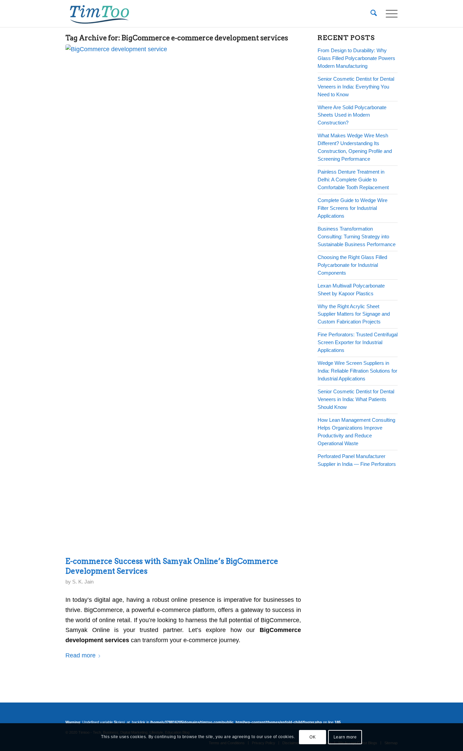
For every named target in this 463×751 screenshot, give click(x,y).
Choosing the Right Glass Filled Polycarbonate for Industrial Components (352, 265)
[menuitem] (373, 13)
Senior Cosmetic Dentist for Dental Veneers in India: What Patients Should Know (356, 399)
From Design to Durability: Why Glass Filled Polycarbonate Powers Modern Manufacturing (356, 58)
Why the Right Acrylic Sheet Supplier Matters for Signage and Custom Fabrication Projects (354, 314)
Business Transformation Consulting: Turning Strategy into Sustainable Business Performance (357, 236)
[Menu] (389, 13)
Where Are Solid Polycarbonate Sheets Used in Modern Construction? (352, 115)
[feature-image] (181, 298)
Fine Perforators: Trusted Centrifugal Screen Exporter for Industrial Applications (358, 342)
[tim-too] (99, 13)
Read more (80, 655)
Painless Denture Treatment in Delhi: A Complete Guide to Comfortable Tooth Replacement (353, 179)
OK (312, 737)
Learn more (345, 737)
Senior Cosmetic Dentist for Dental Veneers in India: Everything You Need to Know (356, 86)
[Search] (373, 13)
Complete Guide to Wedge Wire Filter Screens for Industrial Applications (352, 208)
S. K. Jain (83, 582)
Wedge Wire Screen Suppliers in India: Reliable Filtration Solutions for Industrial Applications (357, 370)
